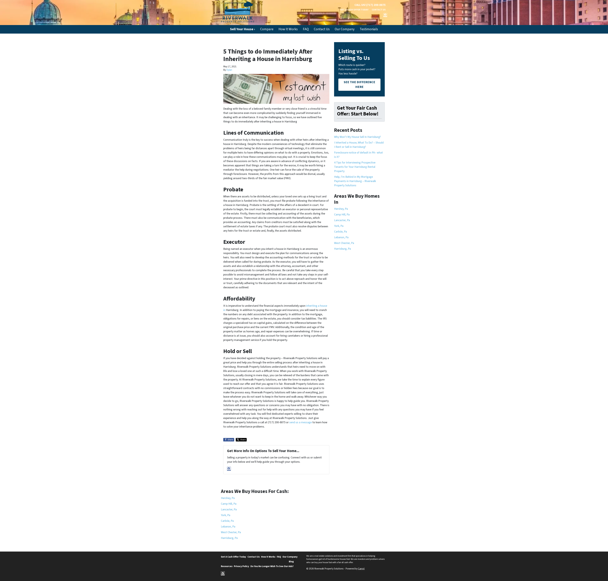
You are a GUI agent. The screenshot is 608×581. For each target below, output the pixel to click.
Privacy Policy (241, 566)
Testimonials (369, 29)
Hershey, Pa (341, 209)
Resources (226, 566)
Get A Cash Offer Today (354, 9)
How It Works (288, 29)
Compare (266, 29)
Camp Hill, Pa (342, 215)
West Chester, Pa (344, 243)
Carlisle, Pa (340, 232)
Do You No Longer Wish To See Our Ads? (272, 566)
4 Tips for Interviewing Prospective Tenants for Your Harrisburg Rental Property (354, 167)
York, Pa (338, 226)
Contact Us (379, 9)
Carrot (361, 568)
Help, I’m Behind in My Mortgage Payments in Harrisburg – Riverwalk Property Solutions (355, 181)
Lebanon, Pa (341, 237)
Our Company (345, 29)
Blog (291, 561)
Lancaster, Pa (342, 220)
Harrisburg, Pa (342, 249)
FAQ (306, 29)
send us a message (300, 422)
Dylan (229, 70)
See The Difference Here (359, 84)
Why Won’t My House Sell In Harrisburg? (357, 137)
